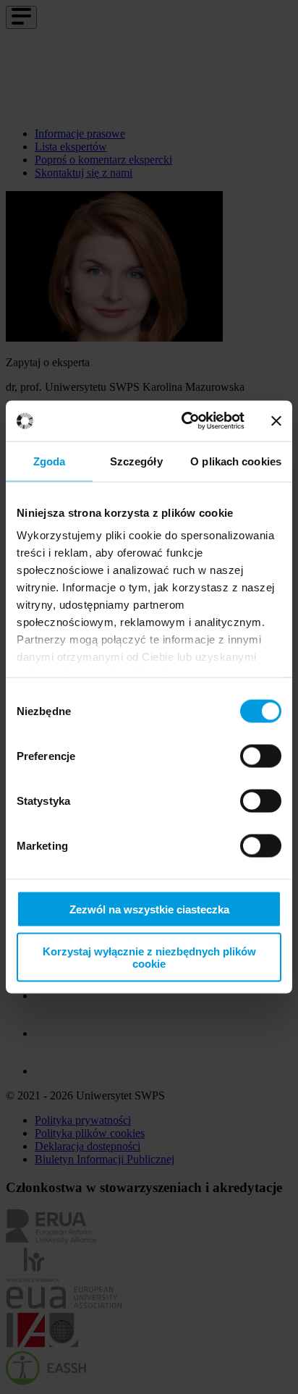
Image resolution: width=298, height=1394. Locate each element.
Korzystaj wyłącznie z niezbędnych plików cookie (149, 957)
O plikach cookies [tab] (235, 461)
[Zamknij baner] (276, 420)
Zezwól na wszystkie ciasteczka (149, 909)
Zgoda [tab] (49, 461)
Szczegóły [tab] (136, 461)
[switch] (260, 755)
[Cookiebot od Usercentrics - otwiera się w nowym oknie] (184, 421)
